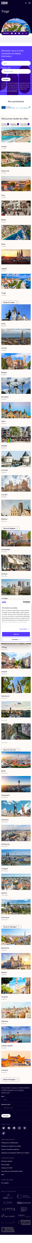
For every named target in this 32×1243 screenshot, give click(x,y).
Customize (15, 639)
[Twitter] (15, 33)
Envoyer (6, 79)
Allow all (16, 634)
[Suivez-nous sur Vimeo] (25, 1128)
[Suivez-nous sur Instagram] (19, 1128)
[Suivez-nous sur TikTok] (4, 1133)
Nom (3, 59)
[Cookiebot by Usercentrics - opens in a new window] (23, 602)
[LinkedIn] (19, 33)
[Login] (25, 3)
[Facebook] (12, 33)
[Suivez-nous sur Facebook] (9, 1128)
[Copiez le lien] (26, 33)
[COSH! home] (4, 3)
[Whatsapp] (22, 33)
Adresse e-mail (6, 68)
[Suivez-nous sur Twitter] (4, 1128)
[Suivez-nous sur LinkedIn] (14, 1128)
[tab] (5, 124)
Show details (23, 629)
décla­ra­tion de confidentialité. (9, 91)
